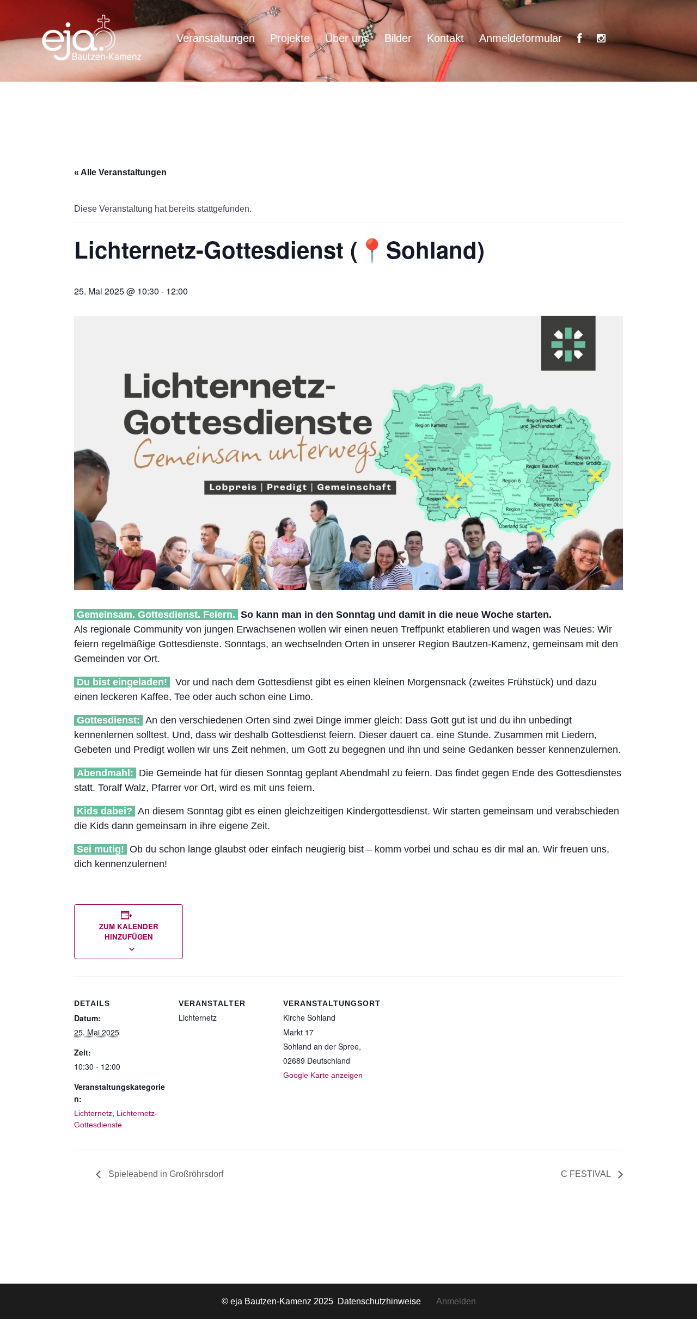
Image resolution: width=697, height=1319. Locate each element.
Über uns (347, 38)
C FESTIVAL (587, 1174)
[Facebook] (579, 38)
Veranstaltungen (215, 38)
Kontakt (445, 38)
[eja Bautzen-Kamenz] (92, 37)
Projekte (290, 38)
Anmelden (456, 1301)
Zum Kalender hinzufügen (128, 931)
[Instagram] (601, 38)
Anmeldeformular (520, 38)
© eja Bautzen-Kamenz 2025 (278, 1301)
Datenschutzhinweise (387, 1301)
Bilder (398, 38)
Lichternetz (93, 1113)
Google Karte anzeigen (323, 1075)
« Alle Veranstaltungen (120, 172)
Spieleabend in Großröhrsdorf (164, 1174)
